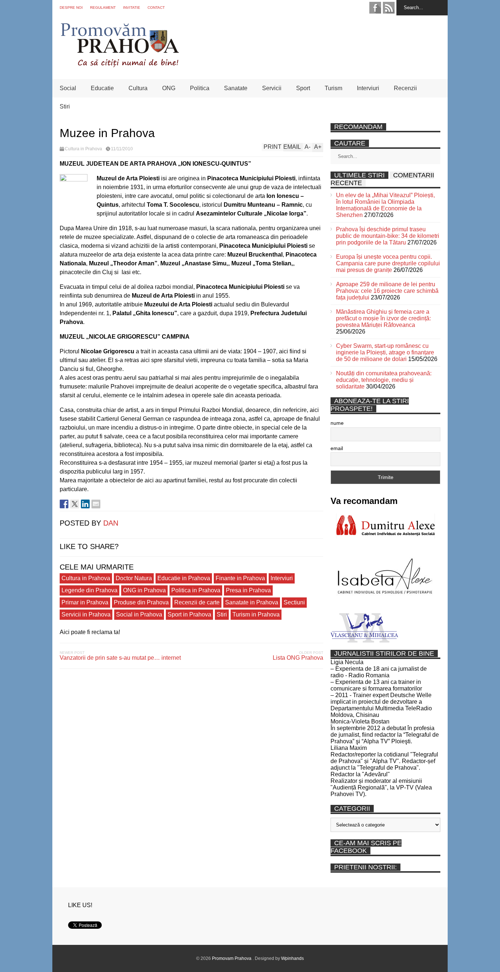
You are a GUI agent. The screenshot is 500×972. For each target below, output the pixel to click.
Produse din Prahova (141, 602)
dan (110, 523)
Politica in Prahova (195, 590)
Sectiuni (294, 602)
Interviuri (368, 88)
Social (68, 88)
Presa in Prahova (248, 590)
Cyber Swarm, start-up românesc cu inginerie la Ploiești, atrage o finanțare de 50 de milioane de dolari (385, 352)
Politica (199, 88)
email (337, 448)
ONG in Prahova (144, 590)
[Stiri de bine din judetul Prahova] (119, 65)
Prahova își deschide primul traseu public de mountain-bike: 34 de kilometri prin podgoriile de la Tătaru (387, 236)
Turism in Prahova (256, 614)
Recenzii (405, 88)
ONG (168, 88)
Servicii (271, 88)
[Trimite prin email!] (96, 504)
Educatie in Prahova (183, 578)
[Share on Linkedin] (85, 504)
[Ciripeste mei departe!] (74, 504)
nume (337, 423)
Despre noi (71, 7)
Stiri (65, 106)
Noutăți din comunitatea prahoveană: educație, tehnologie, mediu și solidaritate (384, 380)
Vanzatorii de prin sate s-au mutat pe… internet (120, 658)
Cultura (138, 88)
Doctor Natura (134, 578)
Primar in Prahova (84, 602)
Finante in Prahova (240, 578)
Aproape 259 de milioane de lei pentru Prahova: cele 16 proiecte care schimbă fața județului (387, 291)
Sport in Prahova (189, 614)
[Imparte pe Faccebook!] (64, 504)
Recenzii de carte (197, 602)
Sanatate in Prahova (251, 602)
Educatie (102, 88)
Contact (156, 7)
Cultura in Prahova (83, 148)
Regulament (103, 7)
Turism (333, 88)
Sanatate (235, 88)
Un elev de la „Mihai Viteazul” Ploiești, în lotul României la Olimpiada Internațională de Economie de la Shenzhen (385, 205)
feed (389, 8)
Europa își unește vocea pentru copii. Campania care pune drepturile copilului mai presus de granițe (388, 263)
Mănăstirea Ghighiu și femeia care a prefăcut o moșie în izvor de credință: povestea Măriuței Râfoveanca (383, 318)
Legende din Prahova (89, 590)
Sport (303, 88)
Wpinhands (292, 958)
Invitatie (131, 7)
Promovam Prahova (232, 958)
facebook (375, 8)
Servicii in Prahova (86, 614)
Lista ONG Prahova (298, 658)
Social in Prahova (139, 614)
